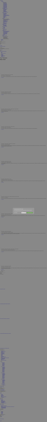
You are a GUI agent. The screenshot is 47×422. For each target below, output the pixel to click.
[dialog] (23, 211)
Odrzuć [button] (24, 212)
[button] (15, 212)
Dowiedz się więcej (21, 211)
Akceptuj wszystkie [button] (30, 212)
